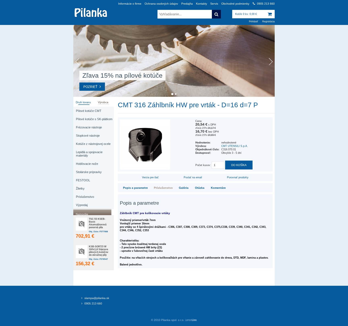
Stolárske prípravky (89, 172)
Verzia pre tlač (150, 177)
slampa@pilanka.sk (96, 298)
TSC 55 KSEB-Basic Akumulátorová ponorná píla (98, 223)
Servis (214, 3)
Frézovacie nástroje (89, 127)
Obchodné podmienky (235, 3)
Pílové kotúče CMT (88, 110)
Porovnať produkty (238, 177)
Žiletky (80, 188)
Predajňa (187, 3)
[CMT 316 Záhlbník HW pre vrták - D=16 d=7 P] (145, 168)
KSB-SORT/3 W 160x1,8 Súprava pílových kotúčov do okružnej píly (98, 250)
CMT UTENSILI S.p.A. (234, 146)
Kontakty (201, 3)
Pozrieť (90, 87)
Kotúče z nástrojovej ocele (93, 143)
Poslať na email (193, 177)
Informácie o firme (129, 3)
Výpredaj (82, 205)
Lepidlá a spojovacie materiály (89, 153)
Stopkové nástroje (88, 135)
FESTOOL (83, 180)
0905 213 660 (93, 303)
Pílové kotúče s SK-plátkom (94, 119)
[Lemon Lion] (190, 320)
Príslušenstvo (85, 196)
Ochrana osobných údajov (161, 3)
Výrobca (103, 102)
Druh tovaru (83, 102)
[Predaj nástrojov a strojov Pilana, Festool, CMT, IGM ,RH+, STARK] (90, 17)
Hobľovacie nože (87, 163)
